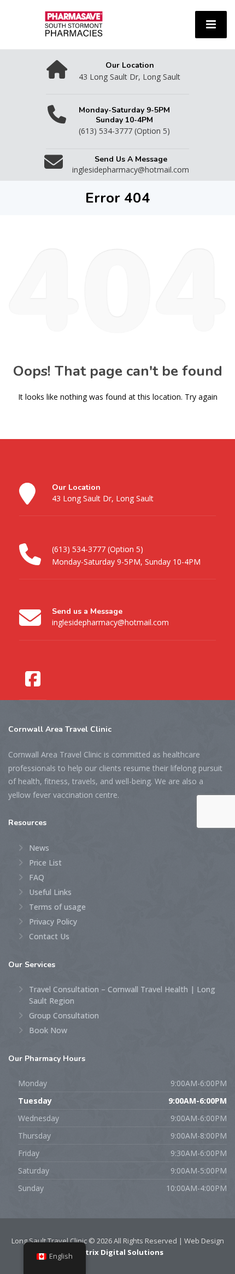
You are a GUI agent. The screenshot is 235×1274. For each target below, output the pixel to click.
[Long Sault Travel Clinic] (73, 23)
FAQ (36, 877)
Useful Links (50, 892)
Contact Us (49, 936)
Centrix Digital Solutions (117, 1252)
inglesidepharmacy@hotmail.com (110, 622)
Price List (45, 862)
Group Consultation (64, 1015)
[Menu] (211, 24)
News (39, 848)
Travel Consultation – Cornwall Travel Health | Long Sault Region (122, 995)
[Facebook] (32, 679)
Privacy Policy (53, 921)
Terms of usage (57, 907)
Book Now (48, 1030)
